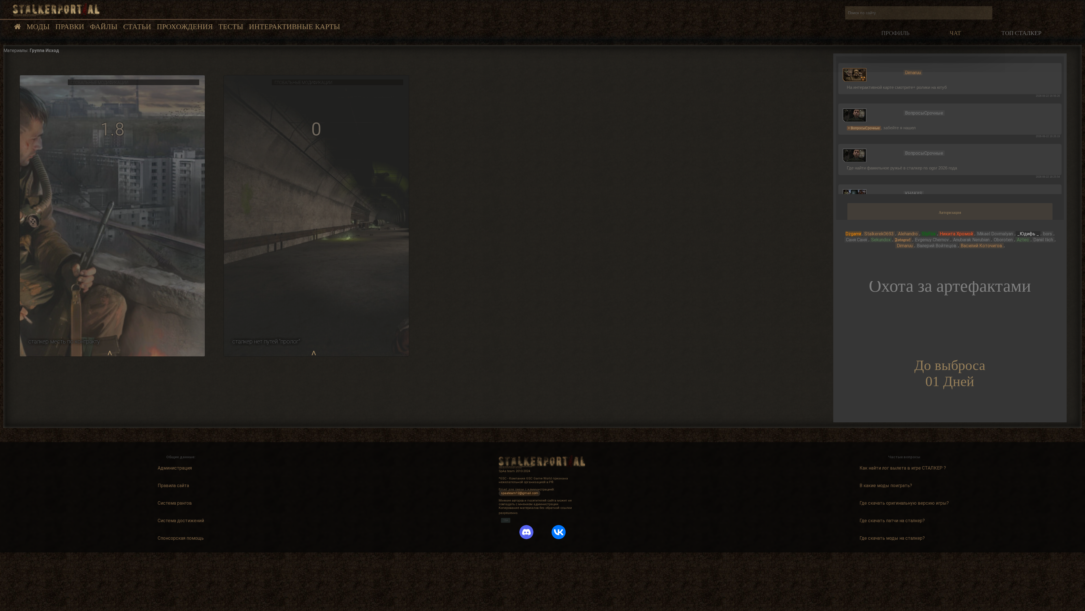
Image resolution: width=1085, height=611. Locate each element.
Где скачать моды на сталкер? (892, 538)
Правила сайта (173, 485)
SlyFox (929, 233)
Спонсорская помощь (181, 538)
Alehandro (908, 233)
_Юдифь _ (1028, 233)
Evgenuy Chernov (932, 239)
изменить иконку (855, 74)
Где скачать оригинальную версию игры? (904, 503)
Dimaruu (905, 245)
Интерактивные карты (294, 27)
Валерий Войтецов (936, 245)
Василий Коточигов (981, 245)
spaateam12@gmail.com (519, 493)
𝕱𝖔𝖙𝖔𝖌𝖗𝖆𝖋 (903, 239)
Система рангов (175, 503)
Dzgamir (853, 233)
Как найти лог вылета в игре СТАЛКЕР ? (903, 468)
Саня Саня (856, 239)
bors (1047, 233)
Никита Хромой (956, 233)
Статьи (137, 27)
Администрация (175, 468)
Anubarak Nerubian (971, 239)
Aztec (1023, 239)
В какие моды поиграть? (886, 485)
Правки (69, 27)
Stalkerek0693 (879, 233)
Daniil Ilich (1043, 239)
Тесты (230, 27)
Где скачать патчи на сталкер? (892, 520)
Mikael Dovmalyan (995, 233)
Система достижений (181, 520)
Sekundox (881, 239)
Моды (38, 27)
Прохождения (185, 27)
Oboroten (1003, 239)
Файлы (104, 27)
